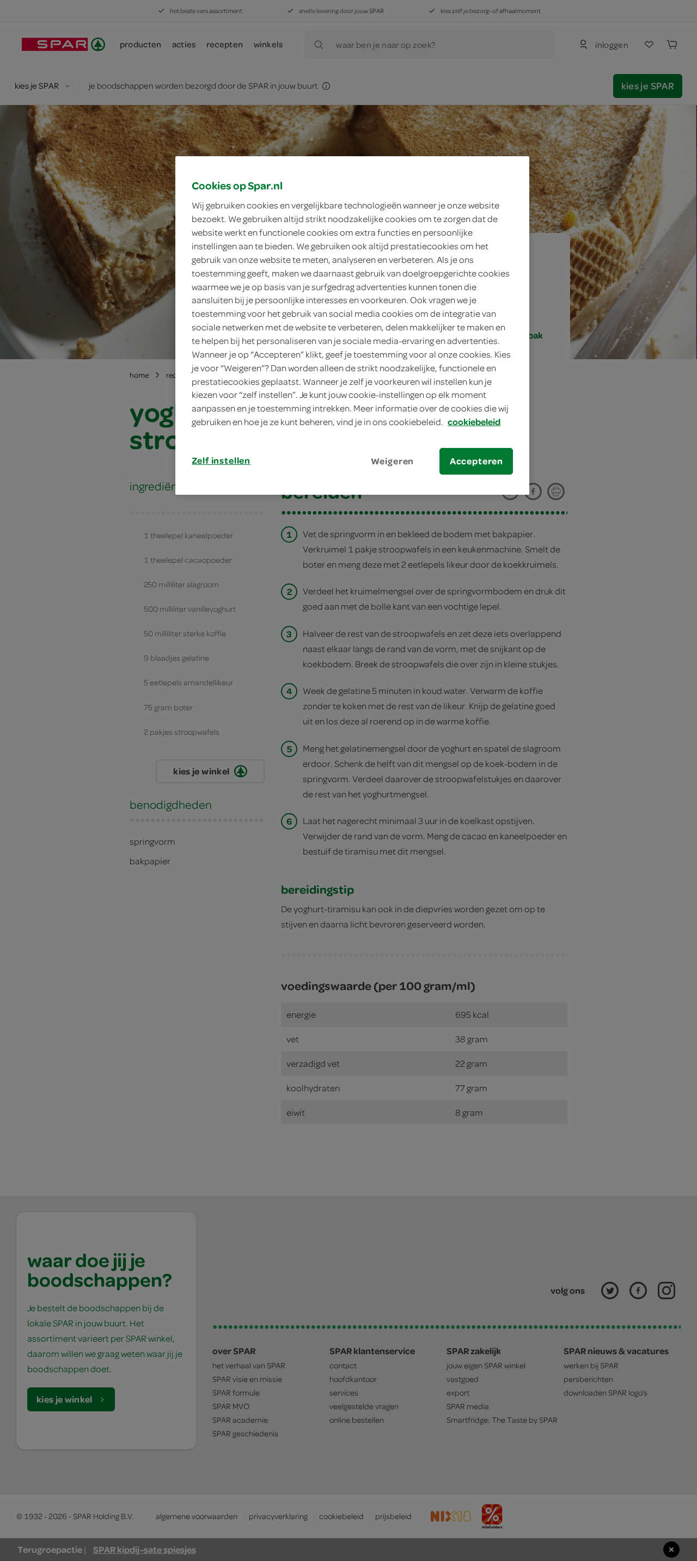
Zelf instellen (221, 460)
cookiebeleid (474, 422)
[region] (352, 325)
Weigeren (392, 461)
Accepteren (476, 461)
